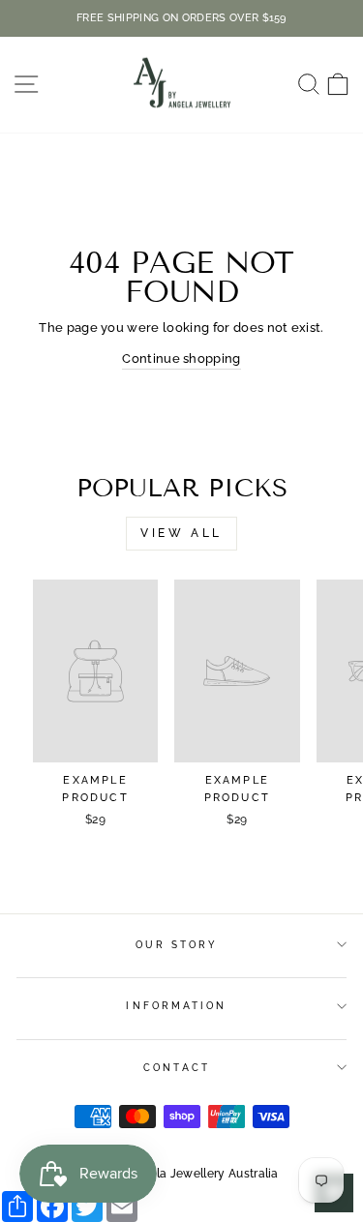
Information (176, 1005)
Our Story (177, 944)
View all (181, 533)
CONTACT (176, 1067)
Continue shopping (181, 358)
